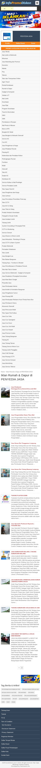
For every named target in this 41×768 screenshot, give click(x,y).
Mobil (3, 165)
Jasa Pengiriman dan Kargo (10, 192)
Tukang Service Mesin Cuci (10, 346)
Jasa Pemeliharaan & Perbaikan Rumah (14, 266)
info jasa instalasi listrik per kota (30, 689)
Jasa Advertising (7, 363)
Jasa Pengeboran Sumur (10, 293)
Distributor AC (6, 179)
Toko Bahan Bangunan (9, 259)
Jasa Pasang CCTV (8, 356)
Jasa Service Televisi (8, 366)
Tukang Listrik (6, 222)
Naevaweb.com (25, 766)
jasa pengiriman (34, 698)
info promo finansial (17, 695)
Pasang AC (5, 152)
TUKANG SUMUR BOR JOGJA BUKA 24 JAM (25, 607)
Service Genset (7, 232)
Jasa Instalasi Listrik (8, 219)
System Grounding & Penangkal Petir (13, 226)
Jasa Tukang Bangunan (9, 336)
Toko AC (4, 172)
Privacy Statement (7, 732)
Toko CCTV (5, 202)
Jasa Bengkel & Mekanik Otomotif (12, 135)
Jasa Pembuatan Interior (9, 286)
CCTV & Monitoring (8, 229)
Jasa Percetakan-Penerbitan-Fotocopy (14, 199)
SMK (3, 118)
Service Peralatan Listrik (9, 185)
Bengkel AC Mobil (7, 132)
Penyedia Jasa (6, 283)
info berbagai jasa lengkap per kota (11, 689)
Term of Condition (6, 721)
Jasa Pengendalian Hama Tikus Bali (22, 415)
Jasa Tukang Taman (8, 343)
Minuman (5, 58)
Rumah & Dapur (7, 88)
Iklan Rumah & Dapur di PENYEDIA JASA (19, 372)
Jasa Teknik (5, 51)
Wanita (4, 68)
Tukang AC (5, 340)
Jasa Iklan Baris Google (9, 279)
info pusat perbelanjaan (30, 695)
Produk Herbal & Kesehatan (10, 212)
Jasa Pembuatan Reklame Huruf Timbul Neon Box (17, 299)
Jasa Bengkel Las (7, 256)
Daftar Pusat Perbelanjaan (9, 748)
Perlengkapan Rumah (9, 159)
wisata (13, 702)
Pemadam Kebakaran (9, 249)
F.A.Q (3, 718)
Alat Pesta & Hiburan (8, 125)
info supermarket (6, 698)
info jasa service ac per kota (9, 692)
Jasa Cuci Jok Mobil (8, 326)
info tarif (15, 698)
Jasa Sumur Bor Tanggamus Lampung (23, 443)
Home (3, 372)
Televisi (4, 75)
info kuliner (31, 692)
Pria (3, 72)
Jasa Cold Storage (8, 353)
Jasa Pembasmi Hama (9, 303)
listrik (3, 702)
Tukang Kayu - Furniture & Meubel (12, 263)
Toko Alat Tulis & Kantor (9, 269)
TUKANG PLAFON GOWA (19, 495)
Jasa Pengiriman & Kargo (10, 145)
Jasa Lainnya (6, 196)
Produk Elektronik (7, 246)
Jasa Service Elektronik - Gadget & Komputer (16, 273)
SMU (3, 115)
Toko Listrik (5, 252)
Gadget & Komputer (8, 92)
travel (8, 702)
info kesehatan (22, 692)
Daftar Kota (4, 751)
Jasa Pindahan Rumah (9, 149)
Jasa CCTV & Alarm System (11, 242)
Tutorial (3, 714)
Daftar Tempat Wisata (8, 740)
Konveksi (5, 65)
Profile (7, 43)
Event (33, 43)
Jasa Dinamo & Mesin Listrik (11, 236)
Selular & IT (5, 95)
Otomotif (4, 169)
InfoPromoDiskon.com (9, 763)
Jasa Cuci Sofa (7, 316)
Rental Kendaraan (7, 85)
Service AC (5, 139)
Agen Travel (5, 82)
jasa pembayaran (23, 698)
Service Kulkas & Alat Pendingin (12, 182)
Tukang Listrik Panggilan (9, 350)
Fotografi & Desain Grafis (10, 216)
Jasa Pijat (5, 105)
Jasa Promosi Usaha (8, 333)
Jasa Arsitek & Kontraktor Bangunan (13, 289)
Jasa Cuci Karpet (7, 330)
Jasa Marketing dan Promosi (11, 62)
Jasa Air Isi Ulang (7, 206)
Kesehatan (5, 102)
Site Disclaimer (6, 725)
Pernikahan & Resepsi (9, 122)
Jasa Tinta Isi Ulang (8, 209)
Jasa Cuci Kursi (7, 323)
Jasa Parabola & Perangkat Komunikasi (14, 276)
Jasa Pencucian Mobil (9, 309)
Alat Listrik (5, 98)
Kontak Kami (5, 755)
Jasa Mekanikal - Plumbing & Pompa (13, 239)
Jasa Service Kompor (9, 360)
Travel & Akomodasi (8, 112)
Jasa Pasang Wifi (7, 296)
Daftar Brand (20, 43)
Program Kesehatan (8, 108)
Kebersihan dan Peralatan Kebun (12, 155)
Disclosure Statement (8, 728)
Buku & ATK (6, 129)
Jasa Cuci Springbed (8, 320)
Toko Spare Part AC (8, 189)
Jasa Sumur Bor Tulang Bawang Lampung (25, 469)
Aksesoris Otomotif (8, 306)
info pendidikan (6, 695)
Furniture (5, 162)
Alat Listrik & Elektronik (9, 55)
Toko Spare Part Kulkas (9, 313)
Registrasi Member (7, 736)
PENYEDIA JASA (26, 36)
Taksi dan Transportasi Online (11, 78)
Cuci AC (4, 142)
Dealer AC (5, 175)
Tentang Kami (5, 710)
